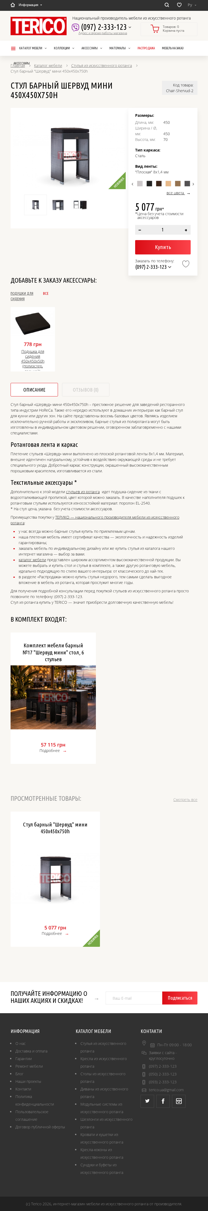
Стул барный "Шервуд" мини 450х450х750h (55, 827)
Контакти (23, 1088)
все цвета (176, 192)
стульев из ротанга (83, 491)
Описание (34, 389)
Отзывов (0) (86, 389)
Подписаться (180, 997)
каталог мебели (32, 559)
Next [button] (193, 184)
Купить (163, 247)
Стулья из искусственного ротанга (101, 65)
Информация (28, 4)
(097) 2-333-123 (103, 26)
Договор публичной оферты (40, 1126)
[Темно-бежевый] (178, 183)
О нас (20, 1043)
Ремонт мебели (29, 1066)
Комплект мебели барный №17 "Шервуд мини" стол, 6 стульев (53, 652)
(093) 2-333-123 (163, 1081)
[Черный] (149, 183)
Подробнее (50, 750)
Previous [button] (133, 184)
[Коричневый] (159, 183)
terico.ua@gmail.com (166, 1089)
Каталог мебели (48, 65)
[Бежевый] (168, 183)
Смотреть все (185, 799)
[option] (69, 155)
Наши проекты (28, 1081)
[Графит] (187, 183)
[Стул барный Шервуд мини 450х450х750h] (69, 155)
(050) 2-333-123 (163, 1074)
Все (45, 293)
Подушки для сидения (22, 296)
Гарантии (23, 1058)
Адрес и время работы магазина (103, 33)
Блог (19, 1073)
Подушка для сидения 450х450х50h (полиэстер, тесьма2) (32, 360)
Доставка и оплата (31, 1051)
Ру (190, 4)
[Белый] (140, 183)
